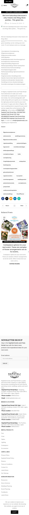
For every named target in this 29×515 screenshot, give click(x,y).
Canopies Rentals (18, 12)
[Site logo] (14, 5)
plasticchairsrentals (8, 183)
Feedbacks (4, 492)
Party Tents (9, 12)
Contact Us (4, 467)
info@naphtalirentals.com (20, 120)
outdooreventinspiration (10, 190)
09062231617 (15, 426)
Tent (2, 433)
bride (19, 154)
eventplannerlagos (8, 154)
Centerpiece (4, 445)
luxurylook (19, 175)
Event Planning (5, 489)
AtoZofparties (7, 165)
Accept (14, 512)
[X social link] (6, 198)
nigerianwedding (8, 143)
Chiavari (15, 241)
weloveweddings (8, 194)
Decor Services (5, 483)
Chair (2, 436)
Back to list (14, 205)
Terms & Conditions (6, 464)
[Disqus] (14, 312)
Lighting (3, 442)
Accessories (4, 448)
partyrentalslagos (21, 143)
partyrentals (6, 186)
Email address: (5, 355)
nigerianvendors (7, 175)
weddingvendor (22, 179)
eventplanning (7, 157)
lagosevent (6, 146)
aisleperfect (22, 161)
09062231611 (15, 395)
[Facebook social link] (2, 198)
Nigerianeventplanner (9, 132)
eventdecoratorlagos (19, 146)
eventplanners (22, 183)
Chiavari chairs (8, 241)
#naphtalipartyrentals (9, 161)
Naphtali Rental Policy (7, 458)
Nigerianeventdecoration (10, 139)
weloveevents (7, 136)
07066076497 (15, 419)
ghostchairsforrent (8, 172)
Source (3, 126)
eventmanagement (8, 179)
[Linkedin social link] (15, 198)
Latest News (4, 470)
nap (8, 23)
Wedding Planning (6, 486)
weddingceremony (20, 136)
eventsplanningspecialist (10, 168)
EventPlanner (20, 194)
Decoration (21, 241)
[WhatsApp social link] (19, 198)
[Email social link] (10, 198)
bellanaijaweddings (8, 150)
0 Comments (23, 23)
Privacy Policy (5, 455)
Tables (3, 439)
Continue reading (14, 263)
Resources (4, 480)
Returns (3, 461)
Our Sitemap (4, 473)
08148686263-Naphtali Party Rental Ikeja (13, 116)
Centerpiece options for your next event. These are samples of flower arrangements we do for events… (14, 248)
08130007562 (15, 410)
